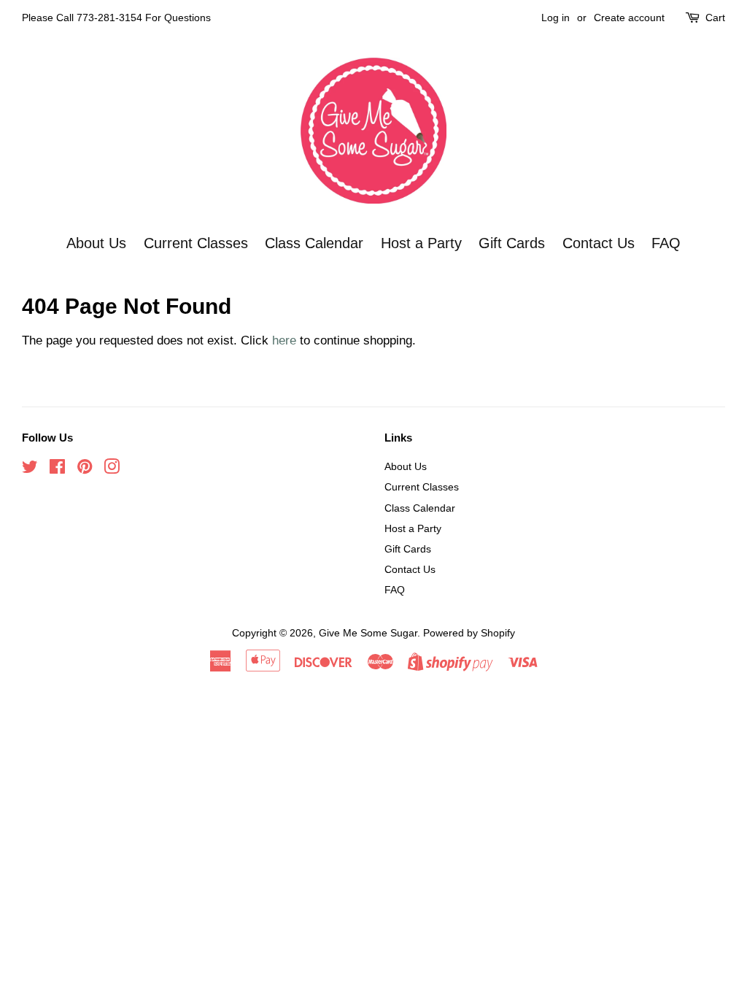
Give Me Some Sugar (368, 633)
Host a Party (421, 243)
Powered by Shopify (469, 633)
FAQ (666, 243)
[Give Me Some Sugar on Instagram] (112, 469)
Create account (629, 17)
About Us (96, 243)
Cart (715, 17)
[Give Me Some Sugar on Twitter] (30, 469)
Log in (555, 17)
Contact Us (598, 243)
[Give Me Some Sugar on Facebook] (57, 469)
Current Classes (196, 243)
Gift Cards (512, 243)
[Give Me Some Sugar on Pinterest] (85, 469)
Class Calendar (314, 243)
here (284, 340)
